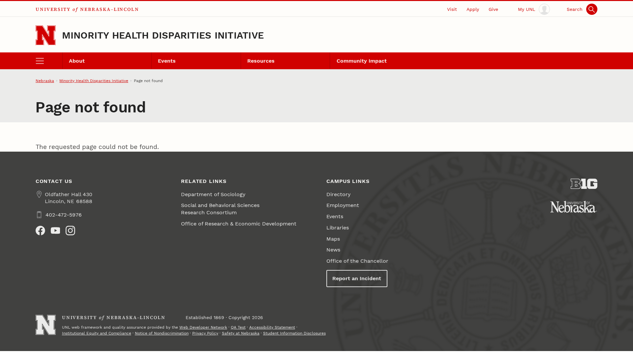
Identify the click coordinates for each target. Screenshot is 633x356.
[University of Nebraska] (573, 207)
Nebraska (45, 80)
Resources (261, 61)
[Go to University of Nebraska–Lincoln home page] (46, 35)
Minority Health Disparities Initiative (163, 35)
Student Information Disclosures (294, 333)
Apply (473, 9)
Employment (342, 205)
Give (493, 9)
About (77, 61)
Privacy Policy (205, 333)
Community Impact (362, 61)
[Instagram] (70, 230)
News (333, 250)
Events (167, 61)
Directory (338, 194)
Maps (333, 239)
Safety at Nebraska (240, 333)
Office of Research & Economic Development (238, 224)
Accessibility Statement (272, 327)
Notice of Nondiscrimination (162, 333)
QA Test (238, 327)
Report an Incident (356, 278)
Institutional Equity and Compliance (96, 333)
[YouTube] (55, 230)
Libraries (337, 227)
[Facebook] (40, 230)
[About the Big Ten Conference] (584, 184)
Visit (452, 9)
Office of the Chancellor (357, 261)
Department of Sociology (213, 194)
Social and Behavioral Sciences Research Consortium (220, 208)
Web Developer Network (203, 327)
